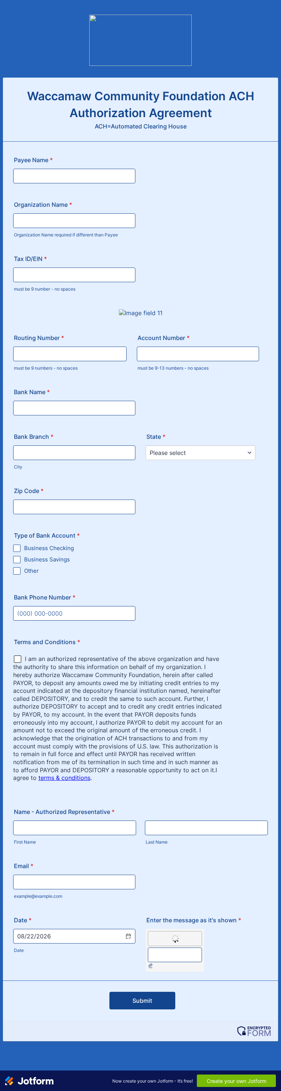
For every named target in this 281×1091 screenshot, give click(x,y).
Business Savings (47, 559)
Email (23, 866)
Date (19, 950)
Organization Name (43, 204)
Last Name (157, 842)
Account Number (164, 337)
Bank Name (32, 392)
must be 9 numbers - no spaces (46, 368)
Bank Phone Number (44, 597)
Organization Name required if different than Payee (66, 235)
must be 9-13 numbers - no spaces (173, 368)
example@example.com (38, 896)
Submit (142, 1000)
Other (31, 570)
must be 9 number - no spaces (44, 289)
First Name (25, 842)
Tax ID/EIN (30, 258)
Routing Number (39, 337)
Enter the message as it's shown (193, 920)
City (18, 467)
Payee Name (33, 160)
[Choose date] (128, 936)
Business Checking (49, 548)
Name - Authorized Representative (64, 811)
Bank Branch (33, 436)
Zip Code (29, 490)
